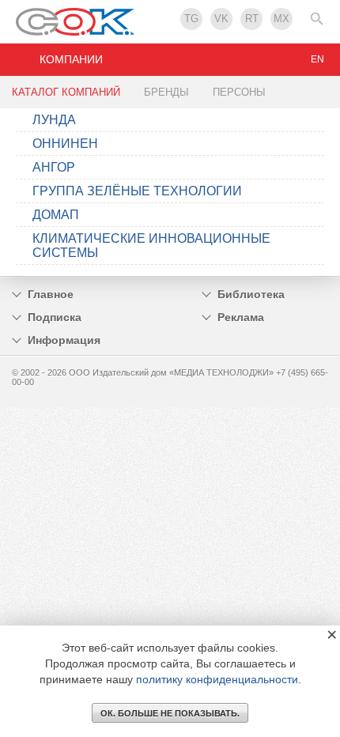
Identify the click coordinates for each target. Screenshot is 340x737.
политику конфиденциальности (217, 679)
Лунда (54, 120)
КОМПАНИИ (71, 59)
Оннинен (65, 143)
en (317, 59)
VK (221, 19)
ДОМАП (55, 214)
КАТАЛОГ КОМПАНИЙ (66, 92)
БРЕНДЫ (166, 92)
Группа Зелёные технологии (137, 191)
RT (252, 19)
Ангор (53, 167)
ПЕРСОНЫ (239, 92)
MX (281, 19)
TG (191, 19)
